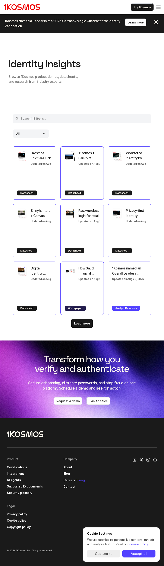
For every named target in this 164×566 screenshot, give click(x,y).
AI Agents (14, 480)
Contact (69, 486)
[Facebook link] (155, 460)
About (67, 467)
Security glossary (19, 493)
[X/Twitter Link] (141, 460)
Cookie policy (16, 520)
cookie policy (138, 544)
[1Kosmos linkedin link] (134, 460)
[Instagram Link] (148, 460)
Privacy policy (17, 514)
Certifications (17, 467)
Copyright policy (19, 527)
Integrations (16, 473)
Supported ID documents (25, 486)
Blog (66, 473)
